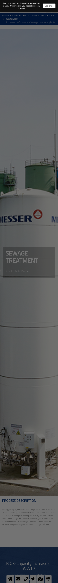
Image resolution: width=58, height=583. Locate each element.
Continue (49, 6)
